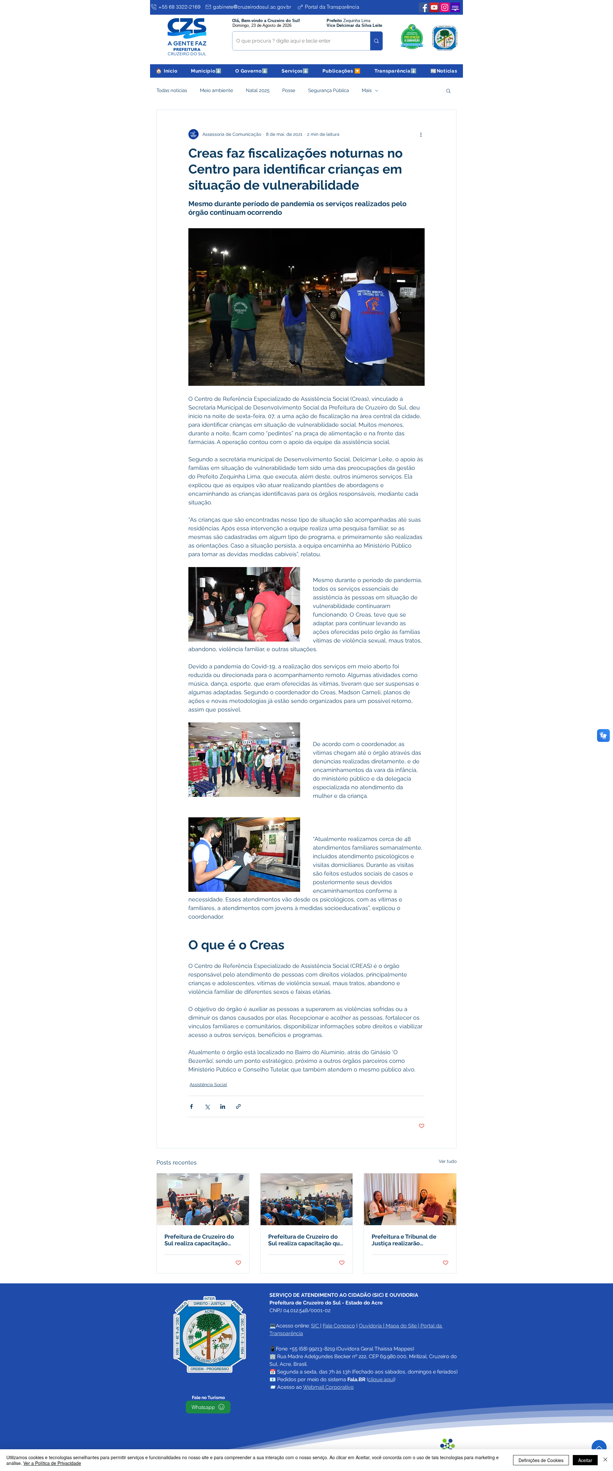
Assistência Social (208, 1084)
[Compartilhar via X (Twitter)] (207, 1106)
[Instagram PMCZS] (445, 7)
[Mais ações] (421, 134)
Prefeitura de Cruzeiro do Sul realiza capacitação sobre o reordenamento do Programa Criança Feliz (201, 1240)
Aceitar (585, 1460)
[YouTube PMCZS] (434, 7)
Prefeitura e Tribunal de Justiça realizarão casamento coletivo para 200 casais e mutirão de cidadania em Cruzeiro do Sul (407, 1240)
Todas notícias (171, 90)
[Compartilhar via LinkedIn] (223, 1106)
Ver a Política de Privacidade (52, 1463)
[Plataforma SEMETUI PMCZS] (455, 7)
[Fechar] (605, 1460)
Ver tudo (448, 1161)
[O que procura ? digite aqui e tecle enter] (376, 41)
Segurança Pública (328, 90)
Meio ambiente (216, 90)
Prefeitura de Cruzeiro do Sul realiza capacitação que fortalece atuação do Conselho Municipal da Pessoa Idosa (305, 1240)
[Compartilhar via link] (238, 1106)
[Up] (599, 1447)
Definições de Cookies (541, 1460)
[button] (206, 71)
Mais (367, 90)
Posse (288, 90)
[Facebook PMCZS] (423, 7)
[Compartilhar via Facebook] (191, 1106)
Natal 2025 (257, 90)
